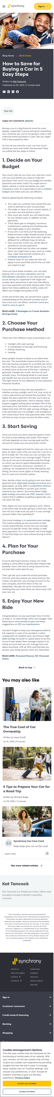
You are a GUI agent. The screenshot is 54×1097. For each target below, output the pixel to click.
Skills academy (35, 1003)
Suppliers (33, 996)
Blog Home (8, 56)
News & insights (17, 996)
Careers (13, 999)
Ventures (33, 999)
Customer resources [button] (13, 1029)
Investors (14, 1003)
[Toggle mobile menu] (4, 6)
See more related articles (23, 888)
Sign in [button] (6, 1020)
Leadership (34, 992)
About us (14, 992)
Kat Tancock (19, 81)
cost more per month (13, 386)
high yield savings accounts (34, 511)
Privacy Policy (31, 1077)
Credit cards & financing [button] (15, 1038)
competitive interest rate (15, 505)
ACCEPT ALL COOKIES (25, 1083)
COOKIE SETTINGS (26, 1091)
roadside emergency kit (24, 262)
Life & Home (25, 56)
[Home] (16, 6)
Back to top (24, 686)
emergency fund (39, 647)
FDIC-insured (12, 514)
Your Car (8, 111)
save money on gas (30, 638)
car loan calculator (26, 279)
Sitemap (32, 1007)
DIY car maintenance (35, 641)
